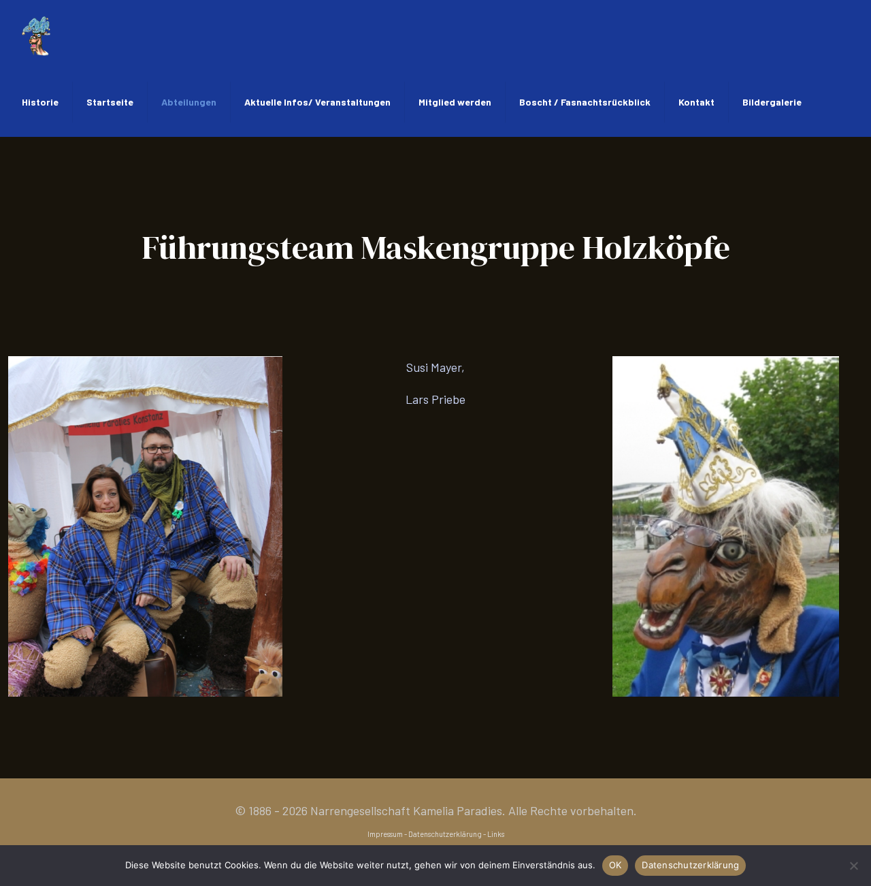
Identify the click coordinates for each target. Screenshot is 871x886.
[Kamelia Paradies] (36, 34)
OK (615, 864)
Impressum (385, 833)
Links (495, 833)
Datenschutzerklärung (445, 833)
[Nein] (854, 865)
